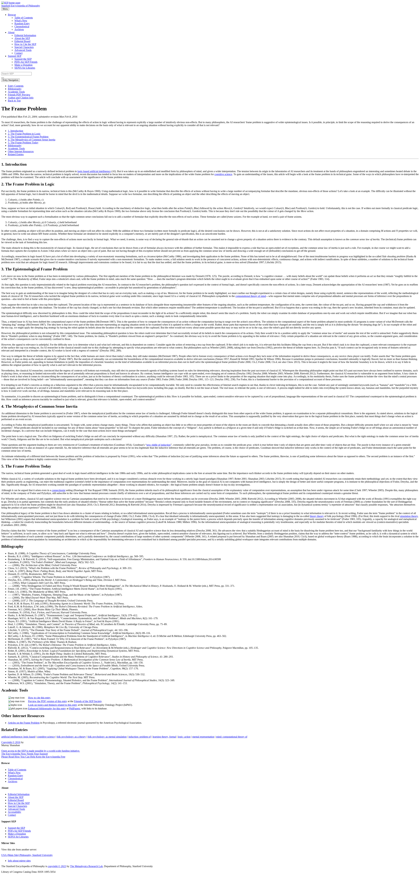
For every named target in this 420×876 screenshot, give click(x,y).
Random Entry (22, 23)
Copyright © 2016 (10, 742)
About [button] (11, 32)
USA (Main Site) (27, 855)
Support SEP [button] (14, 56)
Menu (5, 9)
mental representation (203, 736)
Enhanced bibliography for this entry (47, 708)
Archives (19, 29)
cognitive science (223, 174)
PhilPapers (74, 708)
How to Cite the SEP (25, 44)
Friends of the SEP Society (88, 701)
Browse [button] (12, 14)
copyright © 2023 (57, 866)
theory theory (317, 516)
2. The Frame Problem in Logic (24, 133)
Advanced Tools (23, 50)
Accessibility (14, 812)
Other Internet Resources (21, 151)
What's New (20, 20)
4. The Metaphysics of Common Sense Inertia (31, 139)
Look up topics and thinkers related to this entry (52, 704)
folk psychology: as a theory (71, 736)
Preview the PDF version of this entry (47, 701)
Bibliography (14, 88)
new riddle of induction (159, 444)
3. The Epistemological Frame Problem (28, 136)
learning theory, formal (164, 736)
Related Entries (16, 154)
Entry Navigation (10, 80)
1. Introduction (15, 130)
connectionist (58, 490)
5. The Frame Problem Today (23, 142)
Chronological (21, 26)
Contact (18, 53)
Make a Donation (23, 64)
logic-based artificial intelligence (94, 171)
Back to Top (14, 100)
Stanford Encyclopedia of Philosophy (20, 5)
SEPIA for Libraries (24, 67)
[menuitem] (216, 17)
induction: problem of (139, 736)
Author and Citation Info (20, 97)
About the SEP (22, 38)
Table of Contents (23, 17)
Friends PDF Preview (19, 94)
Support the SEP (23, 59)
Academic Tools (16, 91)
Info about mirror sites (19, 860)
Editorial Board (22, 41)
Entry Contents (15, 85)
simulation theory (409, 516)
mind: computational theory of (231, 736)
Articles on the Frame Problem (24, 722)
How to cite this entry (39, 697)
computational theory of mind (250, 296)
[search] (2, 77)
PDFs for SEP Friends (25, 62)
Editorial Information (25, 35)
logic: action (184, 736)
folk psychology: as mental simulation (107, 736)
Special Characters (24, 47)
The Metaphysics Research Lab (86, 866)
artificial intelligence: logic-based (18, 736)
